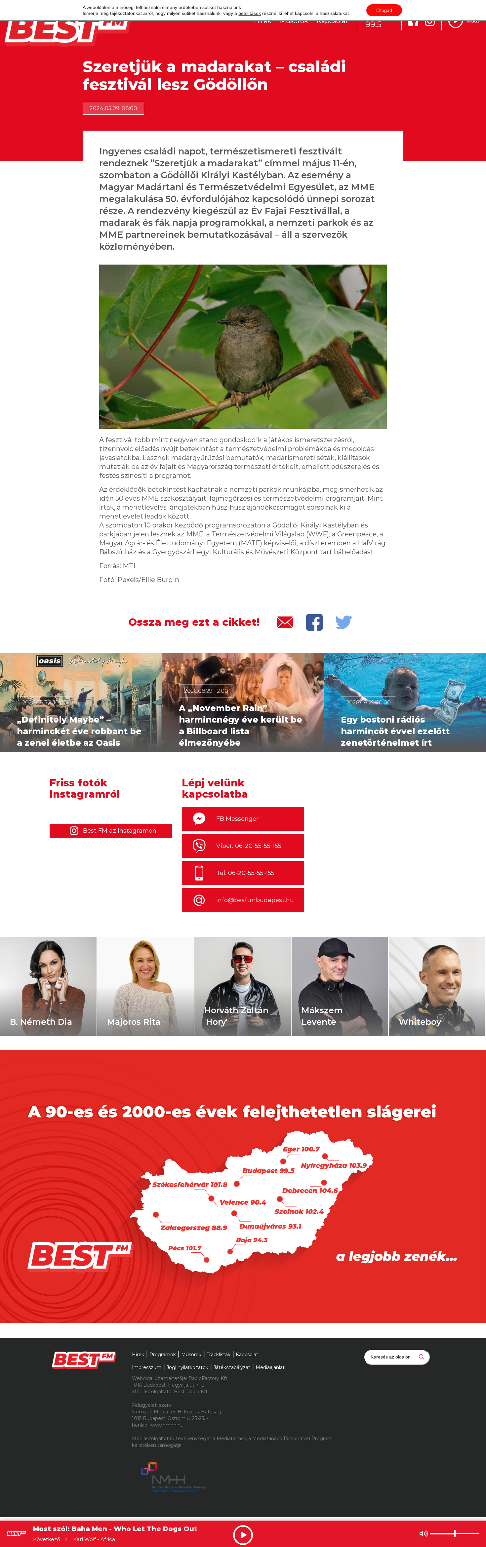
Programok (162, 1355)
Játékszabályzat (232, 1367)
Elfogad (384, 10)
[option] (81, 702)
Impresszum (146, 1367)
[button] (8, 702)
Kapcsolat (332, 21)
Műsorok (294, 21)
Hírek (262, 21)
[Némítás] (424, 1533)
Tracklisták (218, 1355)
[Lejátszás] (455, 21)
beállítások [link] (249, 13)
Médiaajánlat (270, 1367)
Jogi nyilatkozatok (187, 1367)
